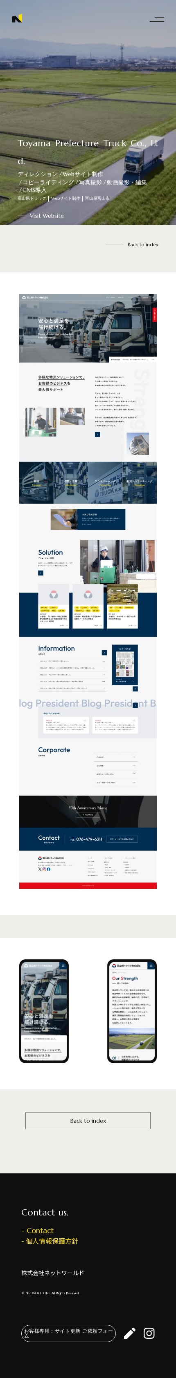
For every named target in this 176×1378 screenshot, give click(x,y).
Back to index (143, 244)
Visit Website (47, 215)
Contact (40, 1230)
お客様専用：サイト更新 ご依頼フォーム (68, 1333)
